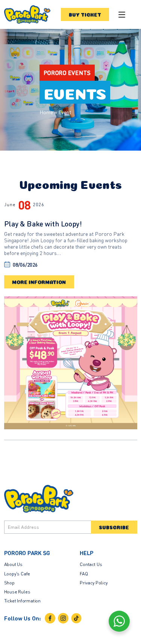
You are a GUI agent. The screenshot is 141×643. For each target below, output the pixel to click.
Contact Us (91, 564)
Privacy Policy (93, 583)
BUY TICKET (85, 14)
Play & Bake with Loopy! (43, 223)
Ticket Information (22, 601)
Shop (9, 583)
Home (46, 112)
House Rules (17, 592)
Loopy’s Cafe (17, 574)
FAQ (84, 574)
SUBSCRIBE (114, 527)
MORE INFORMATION (39, 282)
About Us (13, 564)
